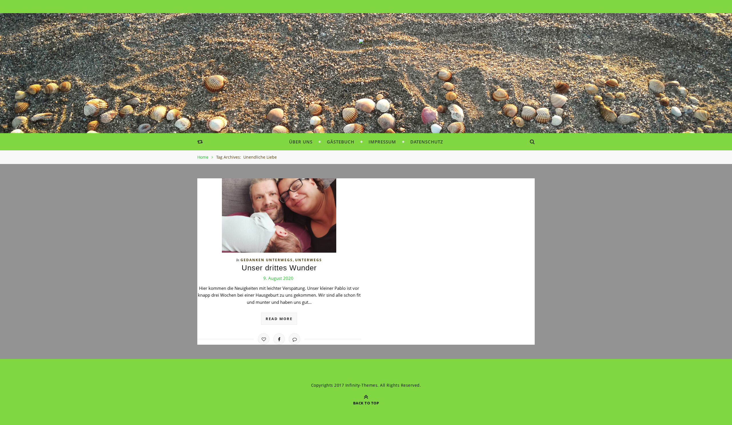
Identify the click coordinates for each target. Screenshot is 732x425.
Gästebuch (340, 142)
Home (202, 157)
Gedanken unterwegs (266, 260)
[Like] (263, 339)
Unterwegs (308, 260)
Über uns (301, 142)
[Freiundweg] (366, 46)
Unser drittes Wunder (279, 268)
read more (279, 318)
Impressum (382, 142)
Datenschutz (426, 142)
